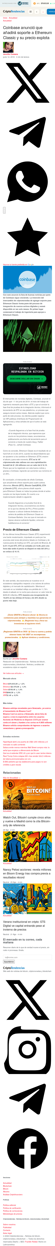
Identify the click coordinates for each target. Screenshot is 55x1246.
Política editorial (9, 1205)
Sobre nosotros (9, 1224)
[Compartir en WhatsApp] (27, 205)
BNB (5, 692)
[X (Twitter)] (27, 1023)
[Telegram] (27, 1122)
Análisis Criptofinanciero (13, 1194)
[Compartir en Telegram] (27, 156)
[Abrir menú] (30, 11)
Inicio (5, 17)
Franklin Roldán (31, 1241)
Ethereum (7, 686)
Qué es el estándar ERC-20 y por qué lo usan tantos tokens (27, 753)
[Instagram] (27, 1073)
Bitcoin (5, 683)
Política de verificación (12, 1208)
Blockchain (7, 1186)
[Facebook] (27, 1172)
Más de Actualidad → (11, 777)
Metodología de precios (12, 1214)
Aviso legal (7, 1233)
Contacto (6, 1230)
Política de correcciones (12, 1211)
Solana (6, 689)
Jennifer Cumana (10, 54)
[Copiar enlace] (4, 210)
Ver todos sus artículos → (13, 673)
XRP (5, 695)
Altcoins (6, 1191)
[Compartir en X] (27, 106)
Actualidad (13, 17)
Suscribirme (9, 961)
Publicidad (7, 1227)
